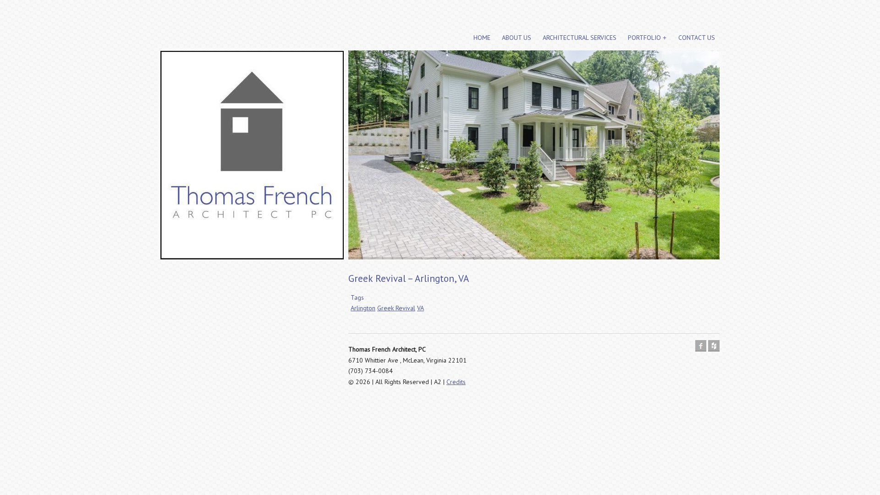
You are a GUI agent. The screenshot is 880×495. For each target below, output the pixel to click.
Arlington (363, 308)
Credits (456, 382)
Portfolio (644, 37)
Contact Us (696, 37)
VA (420, 308)
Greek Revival (396, 308)
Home (481, 37)
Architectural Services (579, 37)
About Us (516, 37)
